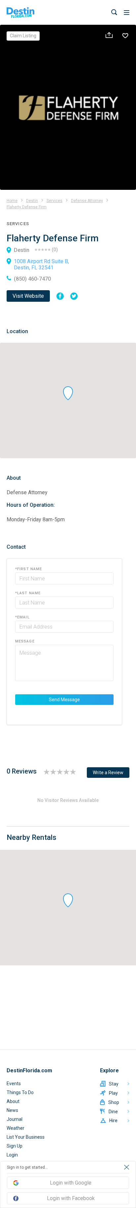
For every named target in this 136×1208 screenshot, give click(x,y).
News (12, 1110)
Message (25, 641)
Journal (14, 1119)
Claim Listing (23, 35)
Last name (28, 593)
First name (28, 569)
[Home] (20, 12)
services (54, 200)
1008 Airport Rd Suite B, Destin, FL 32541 (41, 264)
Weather (15, 1128)
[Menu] (126, 12)
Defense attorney (87, 200)
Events (14, 1083)
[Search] (114, 12)
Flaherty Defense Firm (27, 207)
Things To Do (20, 1092)
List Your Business (26, 1137)
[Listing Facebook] (60, 296)
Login (12, 1154)
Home (12, 200)
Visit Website (28, 296)
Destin (32, 200)
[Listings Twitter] (74, 296)
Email (22, 617)
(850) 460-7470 (32, 279)
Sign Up (14, 1146)
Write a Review (108, 772)
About (13, 1101)
